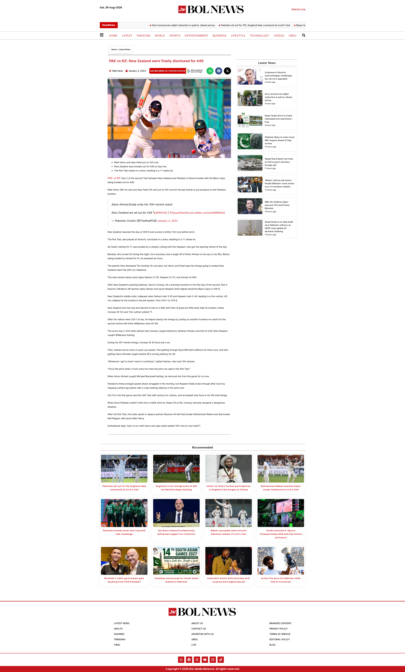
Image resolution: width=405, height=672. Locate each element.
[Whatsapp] (181, 660)
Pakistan (143, 35)
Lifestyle (238, 35)
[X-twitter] (197, 660)
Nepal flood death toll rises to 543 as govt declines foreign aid (279, 161)
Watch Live (298, 9)
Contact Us (198, 628)
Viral (117, 644)
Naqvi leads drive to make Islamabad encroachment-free (279, 118)
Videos (279, 35)
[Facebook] (189, 660)
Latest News (125, 49)
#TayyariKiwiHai (179, 212)
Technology (259, 35)
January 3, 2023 (168, 220)
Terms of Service (279, 634)
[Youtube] (205, 660)
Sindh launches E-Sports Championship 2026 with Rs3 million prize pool (281, 534)
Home (113, 35)
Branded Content (280, 623)
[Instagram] (213, 660)
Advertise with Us (202, 634)
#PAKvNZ (161, 212)
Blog (272, 644)
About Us (197, 623)
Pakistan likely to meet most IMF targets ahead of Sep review (280, 140)
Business (219, 35)
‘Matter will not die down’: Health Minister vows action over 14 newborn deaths (280, 183)
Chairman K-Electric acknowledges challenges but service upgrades (278, 75)
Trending (119, 639)
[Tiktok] (221, 660)
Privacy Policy (278, 628)
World (160, 35)
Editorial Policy (279, 639)
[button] (210, 70)
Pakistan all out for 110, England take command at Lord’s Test (240, 25)
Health (118, 628)
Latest (127, 35)
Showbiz (119, 634)
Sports (175, 35)
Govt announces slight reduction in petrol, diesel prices (168, 25)
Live (193, 644)
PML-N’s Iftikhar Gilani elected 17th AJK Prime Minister (277, 205)
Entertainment (196, 35)
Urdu (293, 35)
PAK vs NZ (114, 178)
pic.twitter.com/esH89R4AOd (207, 212)
